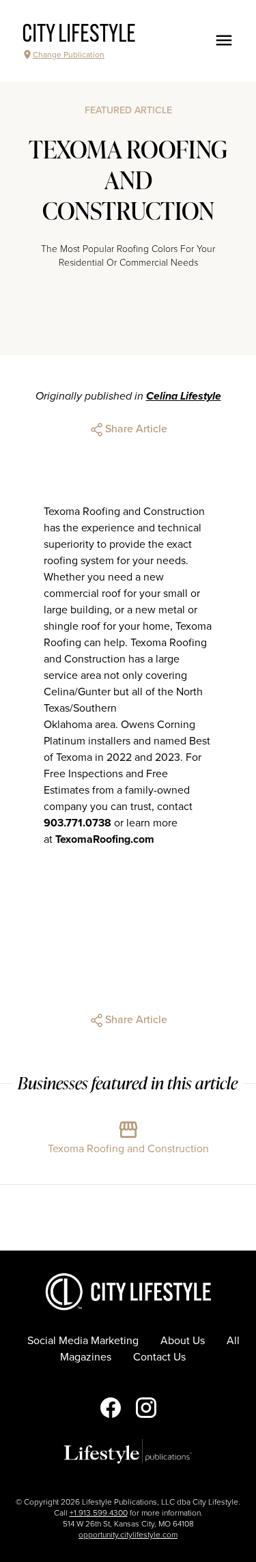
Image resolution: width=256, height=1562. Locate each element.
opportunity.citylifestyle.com (128, 1534)
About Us (182, 1341)
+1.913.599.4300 (99, 1513)
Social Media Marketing (83, 1341)
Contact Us (159, 1357)
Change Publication (68, 54)
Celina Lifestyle (183, 396)
